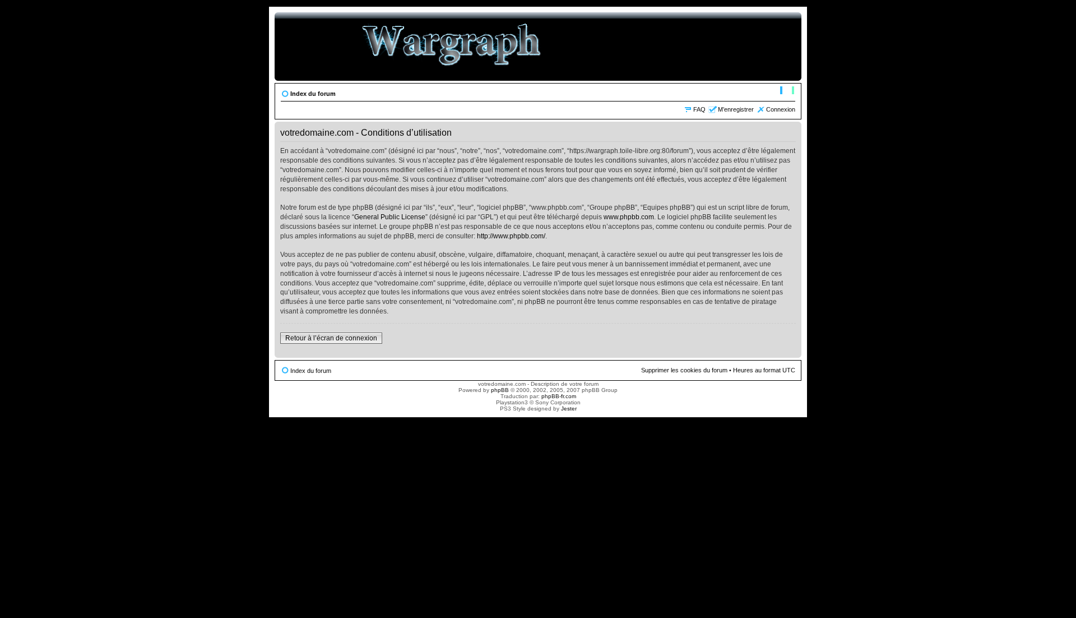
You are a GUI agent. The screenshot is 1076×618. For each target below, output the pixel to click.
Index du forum (313, 93)
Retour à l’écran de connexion (331, 338)
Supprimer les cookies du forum (684, 370)
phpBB (500, 390)
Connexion (780, 109)
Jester (569, 408)
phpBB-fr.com (558, 396)
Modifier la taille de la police (787, 91)
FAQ (699, 109)
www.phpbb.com (629, 217)
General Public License (389, 217)
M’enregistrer (736, 109)
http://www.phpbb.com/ (511, 236)
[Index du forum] (452, 46)
